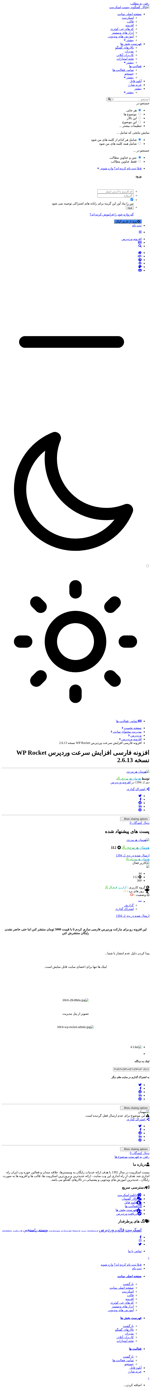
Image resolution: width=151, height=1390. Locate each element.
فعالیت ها (135, 66)
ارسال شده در (132, 855)
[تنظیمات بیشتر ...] (140, 901)
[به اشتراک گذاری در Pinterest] (140, 810)
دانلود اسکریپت (127, 1195)
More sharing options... (135, 818)
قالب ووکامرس (17, 1231)
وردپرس (84, 1231)
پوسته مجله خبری (54, 1231)
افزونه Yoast (76, 1231)
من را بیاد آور (125, 203)
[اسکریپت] (72, 256)
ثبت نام (137, 225)
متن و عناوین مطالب (123, 157)
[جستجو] (109, 99)
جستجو (129, 73)
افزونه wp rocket (92, 1231)
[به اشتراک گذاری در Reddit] (140, 803)
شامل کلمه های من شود (118, 143)
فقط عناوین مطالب (124, 161)
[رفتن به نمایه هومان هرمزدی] (137, 771)
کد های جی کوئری (122, 29)
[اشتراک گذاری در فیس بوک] (141, 799)
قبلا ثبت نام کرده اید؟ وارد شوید (120, 168)
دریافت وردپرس (126, 1213)
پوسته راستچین (35, 1230)
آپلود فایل (136, 81)
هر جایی (131, 110)
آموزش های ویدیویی (121, 36)
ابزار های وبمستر (123, 32)
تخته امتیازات (125, 58)
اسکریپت (128, 17)
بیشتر (130, 40)
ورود (129, 207)
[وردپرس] (72, 263)
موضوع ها (130, 114)
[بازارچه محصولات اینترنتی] (72, 270)
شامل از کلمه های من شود (114, 139)
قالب (130, 21)
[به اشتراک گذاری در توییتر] (140, 795)
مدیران (129, 51)
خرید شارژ (135, 84)
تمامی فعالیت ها (123, 70)
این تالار (132, 118)
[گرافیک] (72, 267)
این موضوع (129, 122)
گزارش (129, 905)
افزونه (129, 25)
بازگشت (128, 1284)
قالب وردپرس (111, 1229)
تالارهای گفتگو (124, 47)
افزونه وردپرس (120, 782)
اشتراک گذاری (137, 789)
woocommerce (7, 1231)
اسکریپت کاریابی (66, 1231)
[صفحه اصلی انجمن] (72, 253)
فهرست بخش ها (131, 43)
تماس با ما (135, 1251)
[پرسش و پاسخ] (72, 260)
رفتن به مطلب (139, 3)
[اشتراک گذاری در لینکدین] (140, 806)
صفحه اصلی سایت (129, 14)
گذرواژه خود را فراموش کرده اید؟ (112, 214)
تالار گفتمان (129, 1198)
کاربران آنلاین (125, 55)
